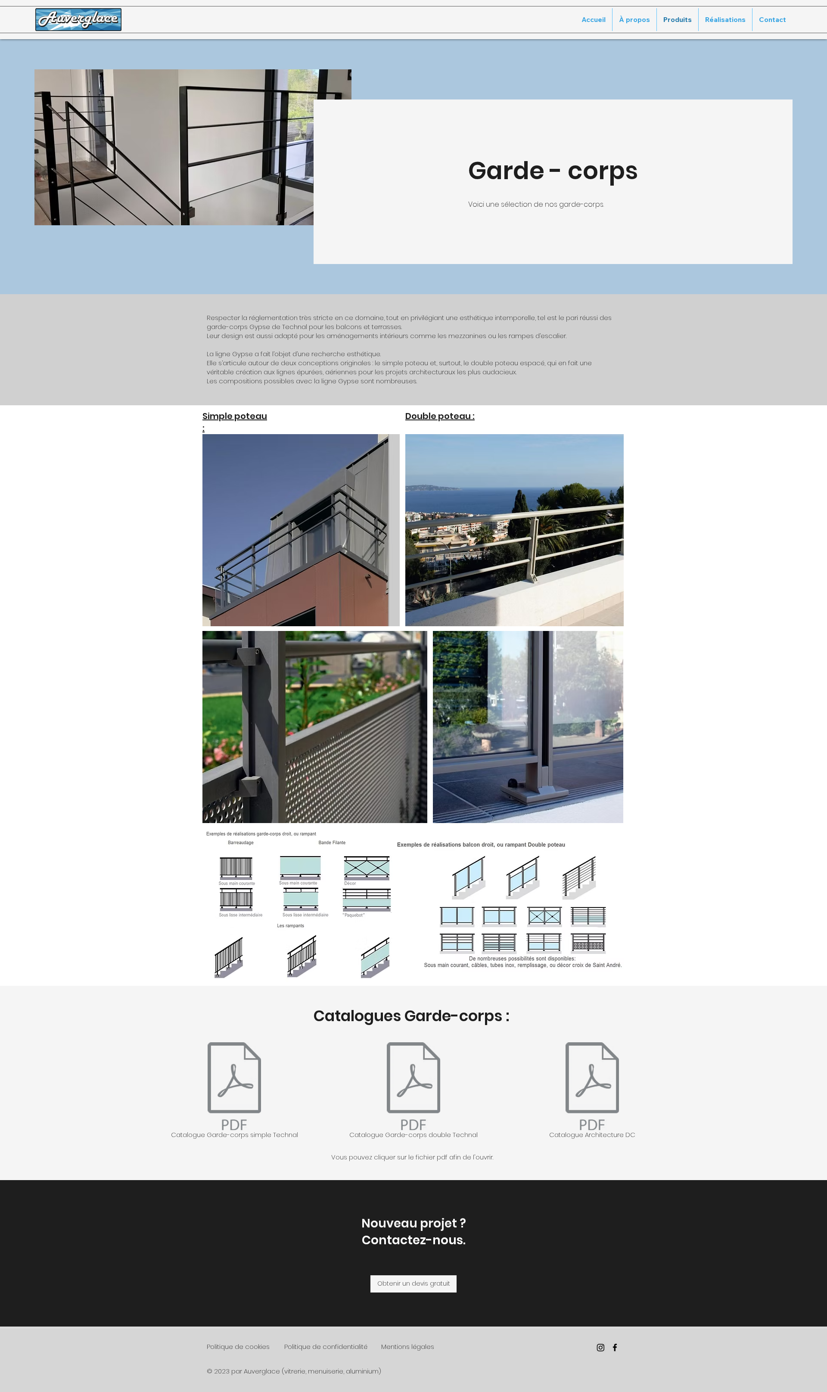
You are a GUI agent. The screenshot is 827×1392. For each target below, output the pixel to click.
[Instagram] (601, 1347)
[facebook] (615, 1347)
